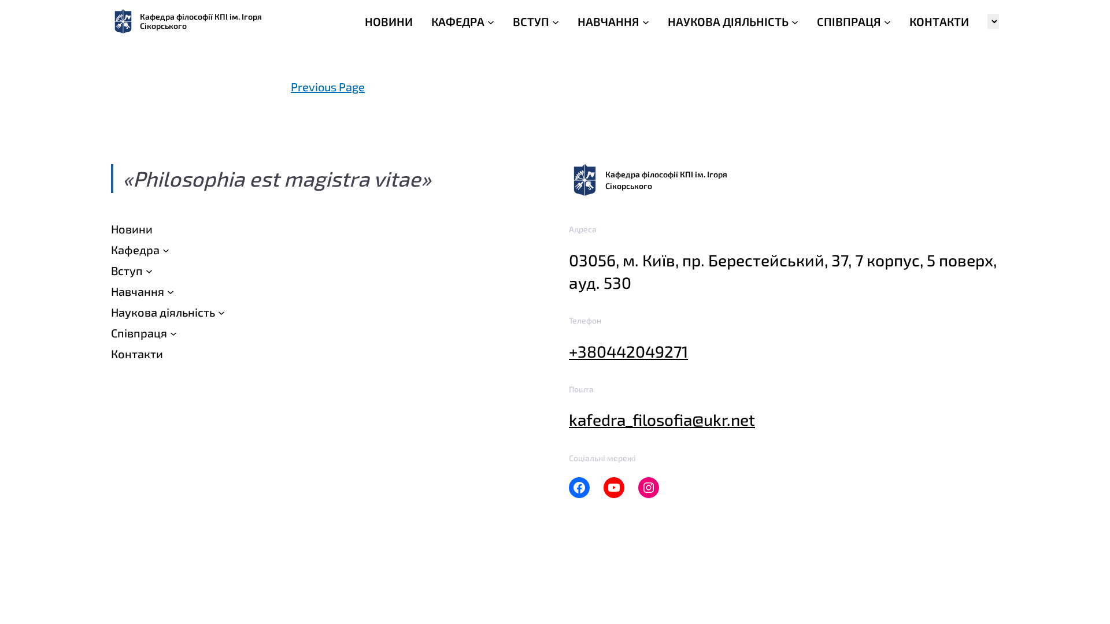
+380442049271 (628, 351)
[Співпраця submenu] (173, 332)
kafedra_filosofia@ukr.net (662, 419)
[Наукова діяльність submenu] (221, 312)
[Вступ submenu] (149, 270)
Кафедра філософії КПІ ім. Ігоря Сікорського (201, 21)
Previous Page (328, 87)
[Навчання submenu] (170, 291)
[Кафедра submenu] (165, 249)
